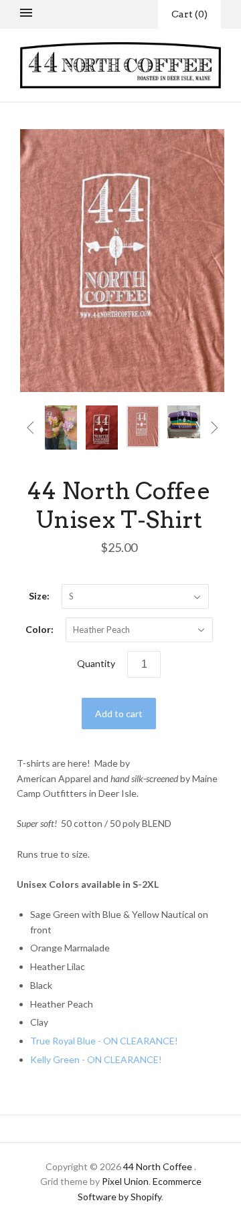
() (189, 14)
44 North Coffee (157, 1166)
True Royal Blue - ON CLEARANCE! (104, 1040)
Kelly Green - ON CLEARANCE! (96, 1059)
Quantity (96, 663)
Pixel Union (125, 1181)
